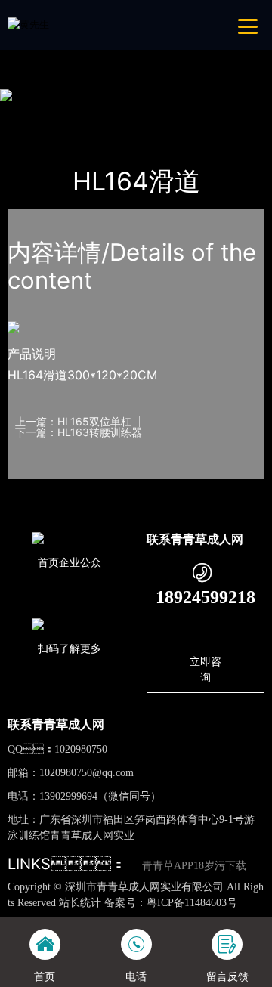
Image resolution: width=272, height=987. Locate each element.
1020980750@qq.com (86, 772)
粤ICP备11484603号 (192, 902)
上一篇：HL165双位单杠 (73, 421)
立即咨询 (205, 668)
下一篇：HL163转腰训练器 (78, 432)
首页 (32, 113)
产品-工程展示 (92, 113)
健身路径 (161, 113)
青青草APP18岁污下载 (194, 865)
